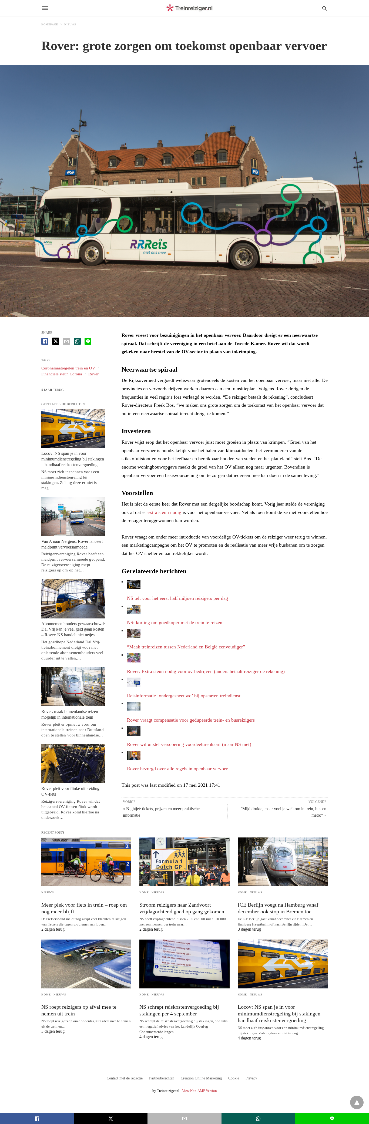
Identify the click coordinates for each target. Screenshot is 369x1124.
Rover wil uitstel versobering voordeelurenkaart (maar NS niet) (189, 744)
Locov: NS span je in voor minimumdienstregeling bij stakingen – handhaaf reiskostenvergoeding (72, 459)
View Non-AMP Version (199, 1091)
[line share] (88, 341)
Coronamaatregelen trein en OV (68, 368)
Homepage (49, 24)
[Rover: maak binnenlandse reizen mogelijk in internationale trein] (73, 686)
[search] (324, 8)
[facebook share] (44, 341)
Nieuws (70, 24)
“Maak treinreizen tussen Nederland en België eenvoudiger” (186, 647)
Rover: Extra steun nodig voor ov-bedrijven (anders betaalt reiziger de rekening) (206, 671)
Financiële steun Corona (61, 374)
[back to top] (357, 1102)
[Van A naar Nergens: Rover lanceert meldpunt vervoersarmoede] (73, 516)
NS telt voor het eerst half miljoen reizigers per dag (177, 598)
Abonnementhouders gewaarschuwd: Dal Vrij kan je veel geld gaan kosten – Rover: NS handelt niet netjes (73, 629)
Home (144, 892)
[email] (184, 1118)
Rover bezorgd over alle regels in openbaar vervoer (177, 768)
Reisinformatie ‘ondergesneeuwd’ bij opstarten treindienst (183, 695)
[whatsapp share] (77, 341)
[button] (133, 584)
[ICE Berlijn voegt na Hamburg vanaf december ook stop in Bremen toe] (283, 861)
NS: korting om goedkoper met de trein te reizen (174, 622)
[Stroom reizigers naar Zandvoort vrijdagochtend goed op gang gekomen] (184, 861)
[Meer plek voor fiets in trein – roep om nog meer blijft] (86, 861)
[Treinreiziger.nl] (190, 8)
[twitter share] (55, 341)
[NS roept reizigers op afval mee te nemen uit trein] (86, 964)
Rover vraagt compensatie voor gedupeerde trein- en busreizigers (191, 720)
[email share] (66, 341)
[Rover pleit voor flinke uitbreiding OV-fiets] (73, 763)
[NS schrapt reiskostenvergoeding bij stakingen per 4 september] (184, 964)
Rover (93, 374)
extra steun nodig (164, 512)
